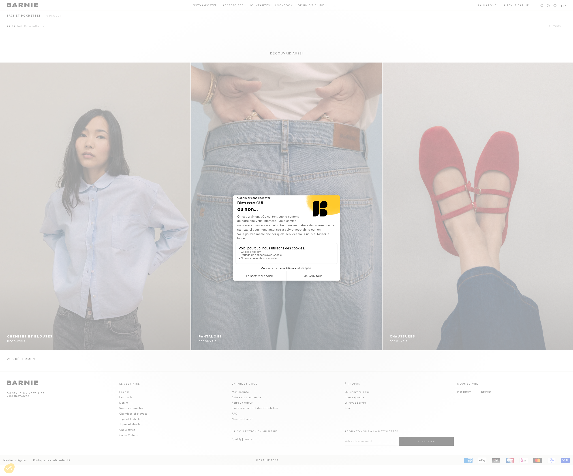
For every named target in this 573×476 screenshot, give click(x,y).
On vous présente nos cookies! (259, 258)
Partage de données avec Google (261, 255)
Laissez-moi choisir (259, 276)
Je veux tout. (313, 276)
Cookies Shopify (251, 251)
